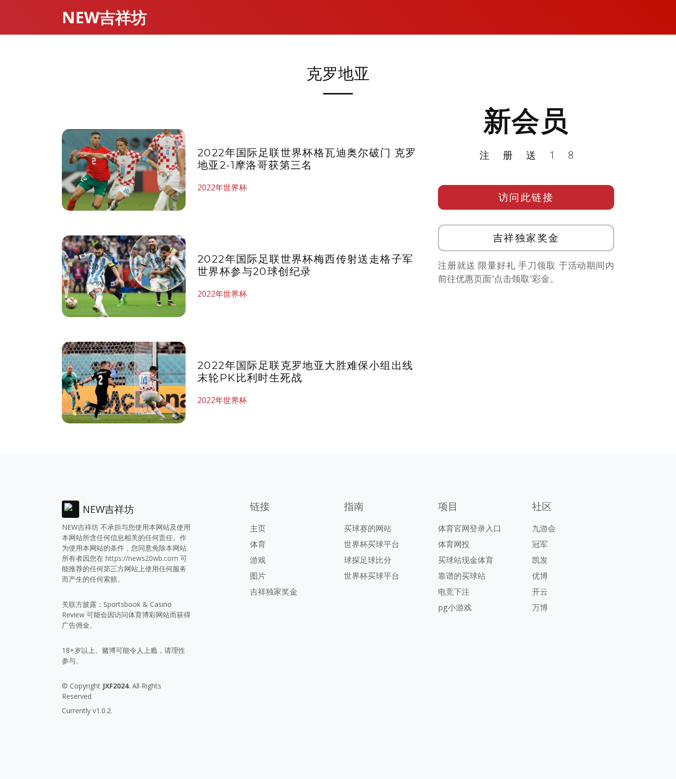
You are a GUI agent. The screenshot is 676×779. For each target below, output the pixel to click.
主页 (258, 528)
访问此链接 (526, 197)
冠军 (540, 544)
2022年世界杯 (222, 187)
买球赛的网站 (367, 528)
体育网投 (454, 544)
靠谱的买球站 (461, 575)
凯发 (540, 559)
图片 (258, 575)
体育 (258, 544)
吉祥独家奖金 (526, 237)
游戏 (258, 559)
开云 (540, 591)
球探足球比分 (367, 559)
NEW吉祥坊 (104, 17)
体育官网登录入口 (469, 528)
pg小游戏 (455, 607)
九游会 (544, 528)
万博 (540, 607)
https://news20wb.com (141, 558)
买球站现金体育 (465, 559)
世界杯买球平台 (371, 544)
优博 (540, 575)
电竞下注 (454, 591)
